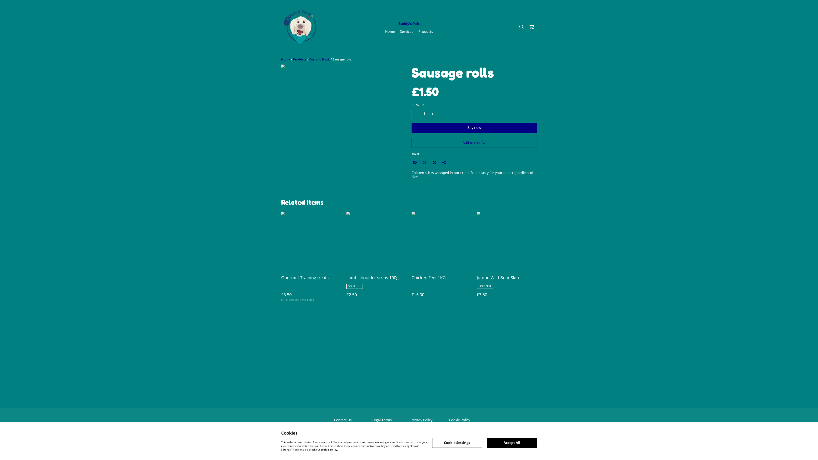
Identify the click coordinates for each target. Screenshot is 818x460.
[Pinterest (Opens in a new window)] (434, 162)
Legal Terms (382, 420)
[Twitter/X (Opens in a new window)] (424, 162)
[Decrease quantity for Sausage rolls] (416, 114)
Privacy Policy (421, 420)
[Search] (521, 27)
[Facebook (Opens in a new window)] (415, 162)
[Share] (444, 162)
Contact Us (343, 420)
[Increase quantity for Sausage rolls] (432, 114)
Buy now (474, 127)
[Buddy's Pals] (301, 27)
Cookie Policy (459, 420)
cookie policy (329, 449)
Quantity (418, 105)
